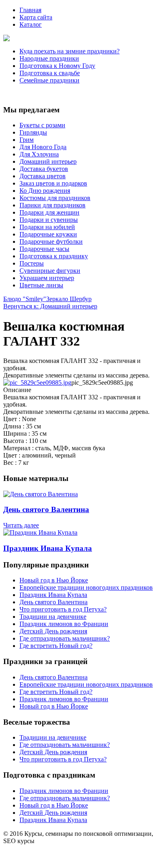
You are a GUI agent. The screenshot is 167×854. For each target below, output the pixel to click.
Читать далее (21, 525)
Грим (26, 139)
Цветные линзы (41, 285)
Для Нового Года (42, 146)
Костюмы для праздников (54, 197)
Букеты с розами (42, 125)
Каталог (30, 24)
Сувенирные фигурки (49, 270)
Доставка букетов (43, 168)
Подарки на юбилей (47, 227)
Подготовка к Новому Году (57, 65)
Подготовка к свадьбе (49, 73)
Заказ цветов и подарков (53, 183)
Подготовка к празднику (53, 256)
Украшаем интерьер (46, 277)
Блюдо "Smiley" (24, 298)
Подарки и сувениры (48, 219)
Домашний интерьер (48, 161)
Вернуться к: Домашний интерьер (50, 306)
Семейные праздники (49, 80)
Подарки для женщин (49, 212)
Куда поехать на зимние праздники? (69, 51)
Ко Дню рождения (44, 190)
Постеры (31, 263)
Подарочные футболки (51, 241)
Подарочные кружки (48, 234)
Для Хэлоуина (39, 154)
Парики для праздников (52, 205)
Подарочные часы (44, 248)
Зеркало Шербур (69, 298)
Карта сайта (35, 17)
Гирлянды (33, 132)
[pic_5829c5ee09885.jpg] (37, 382)
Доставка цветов (42, 176)
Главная (30, 9)
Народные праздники (49, 58)
